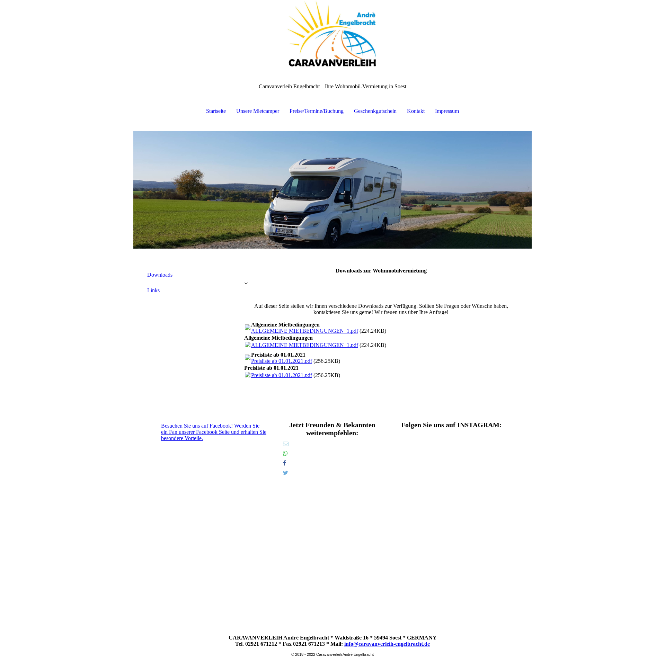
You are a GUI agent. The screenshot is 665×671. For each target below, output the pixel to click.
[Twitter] (285, 473)
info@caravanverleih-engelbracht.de (387, 644)
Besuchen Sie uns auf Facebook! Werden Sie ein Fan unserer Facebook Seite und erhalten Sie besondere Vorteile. (213, 432)
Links (153, 290)
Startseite (216, 111)
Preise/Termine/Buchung (317, 111)
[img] (332, 34)
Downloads (159, 275)
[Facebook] (284, 463)
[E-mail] (286, 444)
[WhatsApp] (285, 453)
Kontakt (416, 111)
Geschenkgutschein (375, 111)
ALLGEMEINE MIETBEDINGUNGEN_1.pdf (304, 331)
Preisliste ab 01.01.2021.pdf (281, 361)
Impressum (447, 111)
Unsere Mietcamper (257, 111)
